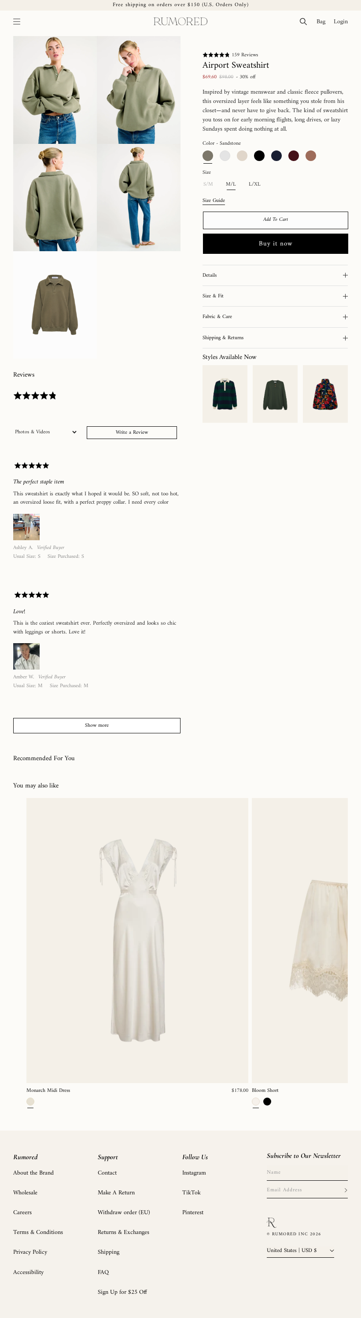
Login (343, 21)
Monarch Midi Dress (48, 1091)
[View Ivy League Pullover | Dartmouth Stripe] (225, 394)
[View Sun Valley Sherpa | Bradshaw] (325, 394)
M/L (231, 184)
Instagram (194, 1173)
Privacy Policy (30, 1252)
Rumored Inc (290, 1234)
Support (108, 1157)
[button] (17, 21)
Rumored (25, 1157)
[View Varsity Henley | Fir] (275, 394)
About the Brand (33, 1173)
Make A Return (116, 1192)
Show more (97, 725)
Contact (107, 1173)
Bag (323, 21)
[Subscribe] (346, 1190)
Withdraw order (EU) (124, 1212)
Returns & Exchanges (123, 1232)
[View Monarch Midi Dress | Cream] (137, 940)
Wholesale (25, 1192)
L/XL (255, 184)
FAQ (103, 1272)
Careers (22, 1212)
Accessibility (28, 1272)
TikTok (191, 1192)
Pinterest (192, 1212)
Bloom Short (265, 1091)
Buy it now (276, 244)
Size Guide (214, 201)
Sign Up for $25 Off (122, 1292)
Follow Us (195, 1157)
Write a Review (132, 432)
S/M (210, 186)
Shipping (108, 1252)
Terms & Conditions (38, 1232)
